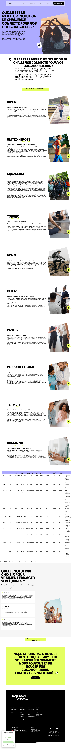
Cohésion (13, 711)
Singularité (21, 716)
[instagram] (53, 728)
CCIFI (29, 714)
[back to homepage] (9, 3)
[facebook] (50, 728)
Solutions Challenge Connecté (39, 715)
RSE (12, 712)
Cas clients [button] (29, 707)
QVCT (21, 712)
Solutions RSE (38, 712)
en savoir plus (35, 677)
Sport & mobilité (14, 709)
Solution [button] (24, 3)
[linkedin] (56, 728)
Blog (36, 711)
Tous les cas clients (31, 716)
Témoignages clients (32, 3)
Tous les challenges (23, 719)
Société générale (31, 709)
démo (58, 3)
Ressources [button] (46, 3)
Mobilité (21, 711)
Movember (22, 714)
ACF (28, 711)
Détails (8, 739)
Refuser (8, 744)
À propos (37, 709)
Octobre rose (22, 709)
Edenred (29, 712)
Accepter (8, 742)
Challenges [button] (40, 3)
